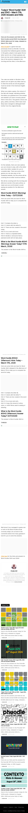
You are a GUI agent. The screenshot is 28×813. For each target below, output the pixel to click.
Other (3, 625)
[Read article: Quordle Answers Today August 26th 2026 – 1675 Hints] (14, 745)
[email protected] (18, 581)
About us (5, 807)
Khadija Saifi (7, 17)
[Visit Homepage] (8, 2)
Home (16, 807)
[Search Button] (22, 2)
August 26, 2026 (11, 637)
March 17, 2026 (16, 17)
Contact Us (11, 807)
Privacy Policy (21, 807)
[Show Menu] (19, 2)
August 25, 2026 (11, 734)
